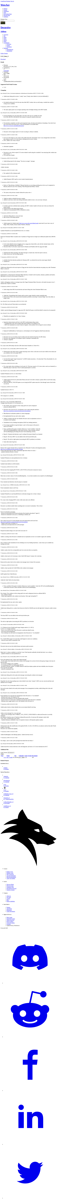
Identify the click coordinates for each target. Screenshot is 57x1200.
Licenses (9, 924)
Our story (9, 897)
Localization (6, 42)
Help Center (9, 917)
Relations (6, 48)
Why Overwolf (10, 874)
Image (5, 37)
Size (15, 755)
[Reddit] (30, 1036)
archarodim (6, 70)
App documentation (11, 875)
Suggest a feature (11, 890)
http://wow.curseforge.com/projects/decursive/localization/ (17, 411)
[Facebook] (30, 1090)
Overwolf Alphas (11, 922)
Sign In (12, 1)
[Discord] (30, 983)
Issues (5, 38)
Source (5, 40)
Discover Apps (10, 885)
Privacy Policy (10, 921)
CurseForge (3, 1)
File (4, 36)
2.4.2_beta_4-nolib (8, 757)
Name (8, 755)
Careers (8, 898)
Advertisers (9, 908)
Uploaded (21, 755)
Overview (6, 34)
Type (2, 755)
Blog (8, 900)
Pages (5, 41)
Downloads (34, 755)
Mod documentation (11, 877)
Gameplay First (10, 887)
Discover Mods (10, 884)
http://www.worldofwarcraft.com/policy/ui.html (12, 449)
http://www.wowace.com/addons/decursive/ (14, 125)
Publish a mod (10, 873)
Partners (8, 907)
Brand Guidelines (11, 901)
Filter (2, 754)
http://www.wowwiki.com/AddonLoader (29, 223)
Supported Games (11, 918)
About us (9, 896)
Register (8, 1)
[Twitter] (30, 1198)
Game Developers (11, 911)
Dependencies (10, 49)
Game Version (28, 755)
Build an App (10, 871)
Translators (9, 46)
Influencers (9, 910)
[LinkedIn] (30, 1144)
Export (8, 45)
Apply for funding (11, 878)
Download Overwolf (11, 888)
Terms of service (10, 920)
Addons (3, 31)
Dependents (9, 51)
